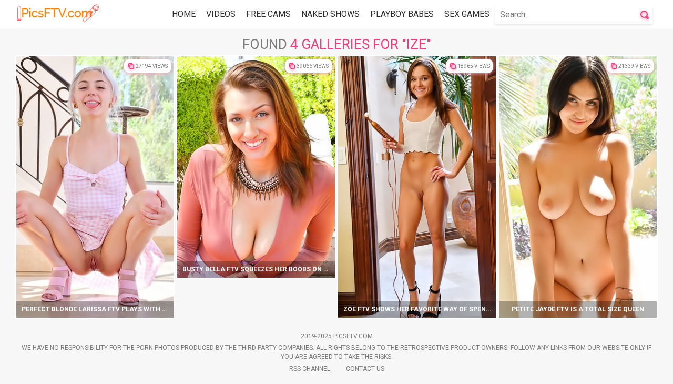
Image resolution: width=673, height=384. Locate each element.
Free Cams (268, 14)
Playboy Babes (402, 14)
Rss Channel (309, 368)
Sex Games (467, 14)
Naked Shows (330, 14)
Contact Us (365, 368)
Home (184, 14)
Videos (221, 14)
